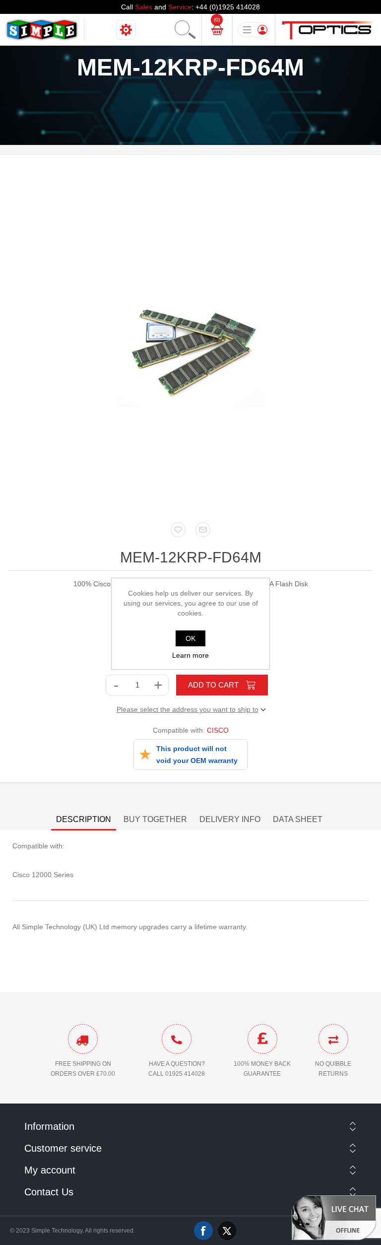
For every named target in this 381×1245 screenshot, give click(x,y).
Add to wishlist (178, 529)
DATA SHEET (297, 819)
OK (190, 638)
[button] (334, 1217)
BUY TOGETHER (155, 819)
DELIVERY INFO (229, 819)
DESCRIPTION (83, 819)
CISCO (218, 730)
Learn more (190, 655)
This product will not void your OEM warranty (197, 754)
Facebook (203, 1230)
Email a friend (202, 529)
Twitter (227, 1230)
